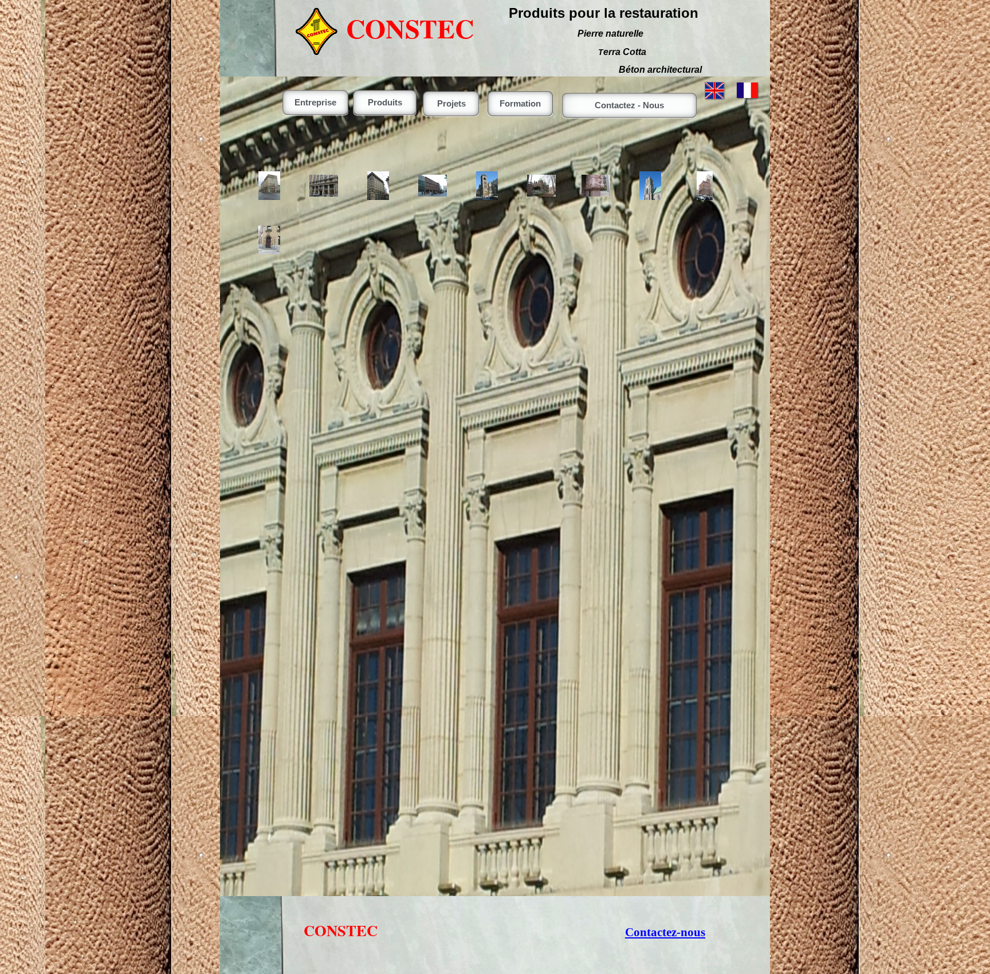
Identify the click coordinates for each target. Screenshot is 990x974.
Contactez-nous (665, 932)
